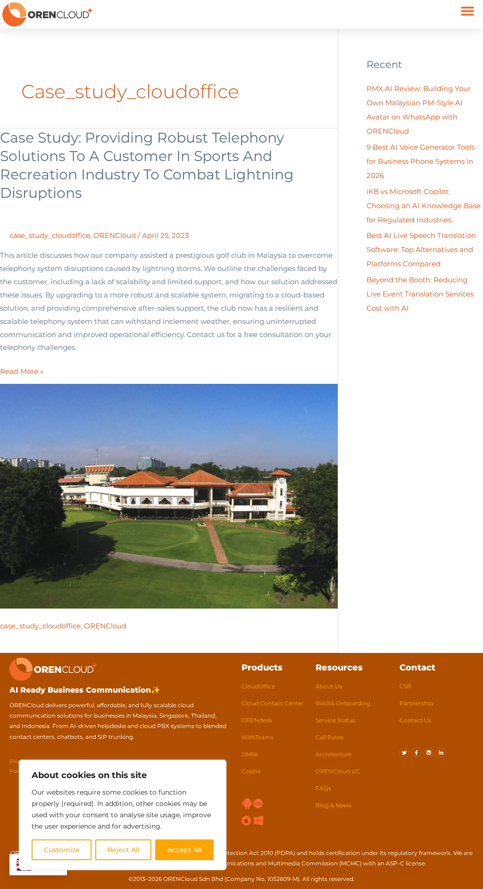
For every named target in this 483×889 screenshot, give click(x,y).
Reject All (124, 850)
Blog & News (333, 805)
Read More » (21, 370)
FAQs (323, 788)
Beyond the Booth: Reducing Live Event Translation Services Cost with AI (420, 294)
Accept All (184, 850)
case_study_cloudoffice (49, 235)
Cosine (251, 771)
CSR (405, 686)
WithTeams (258, 737)
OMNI (250, 754)
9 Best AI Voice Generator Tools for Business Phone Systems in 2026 (420, 161)
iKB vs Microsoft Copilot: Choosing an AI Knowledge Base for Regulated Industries (423, 205)
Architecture (333, 754)
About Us (329, 686)
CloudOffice (258, 686)
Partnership (416, 703)
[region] (122, 815)
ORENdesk (257, 720)
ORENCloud (114, 235)
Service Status (335, 720)
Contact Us (416, 720)
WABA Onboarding (343, 703)
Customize (62, 850)
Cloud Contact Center (273, 703)
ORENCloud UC (338, 771)
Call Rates (329, 737)
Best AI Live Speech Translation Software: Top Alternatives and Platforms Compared (421, 249)
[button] (467, 10)
